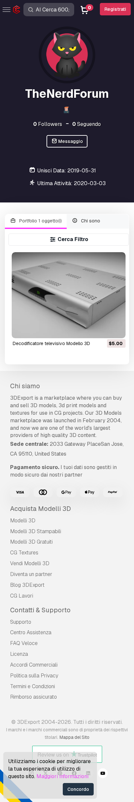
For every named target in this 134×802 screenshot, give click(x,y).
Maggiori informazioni (62, 776)
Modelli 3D (22, 520)
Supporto (20, 622)
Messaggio (70, 141)
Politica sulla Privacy (34, 675)
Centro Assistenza (30, 632)
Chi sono (90, 221)
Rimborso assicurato (33, 696)
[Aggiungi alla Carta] (103, 329)
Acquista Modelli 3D (40, 508)
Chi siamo (25, 386)
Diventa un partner (31, 574)
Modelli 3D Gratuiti (31, 541)
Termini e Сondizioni (32, 686)
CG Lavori (21, 595)
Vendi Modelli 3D (29, 563)
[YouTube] (102, 774)
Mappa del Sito (74, 737)
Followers (47, 124)
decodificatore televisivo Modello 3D (51, 343)
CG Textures (24, 552)
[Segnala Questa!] (116, 329)
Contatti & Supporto (40, 610)
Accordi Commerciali (34, 664)
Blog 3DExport (27, 585)
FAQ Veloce (24, 643)
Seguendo (86, 124)
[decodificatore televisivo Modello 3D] (69, 295)
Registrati (115, 9)
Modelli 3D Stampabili (35, 531)
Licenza (19, 654)
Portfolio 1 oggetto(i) (40, 221)
